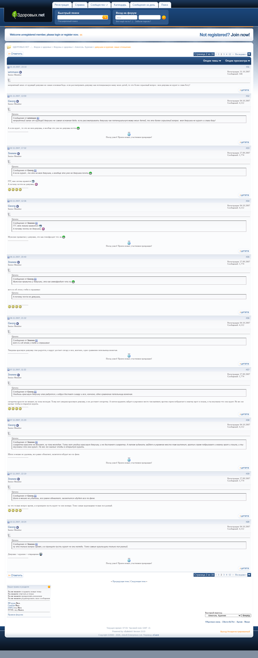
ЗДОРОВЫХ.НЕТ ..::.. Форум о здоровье (32, 47)
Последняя (240, 54)
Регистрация (62, 4)
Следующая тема (138, 581)
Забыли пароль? (143, 21)
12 (230, 54)
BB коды (11, 603)
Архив (239, 622)
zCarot (156, 635)
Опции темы (210, 60)
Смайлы (11, 605)
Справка (79, 4)
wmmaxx (13, 71)
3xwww (12, 153)
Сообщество (98, 4)
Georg (11, 101)
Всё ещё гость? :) (124, 21)
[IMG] (11, 607)
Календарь (120, 4)
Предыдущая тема (121, 581)
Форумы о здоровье (63, 47)
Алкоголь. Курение (84, 47)
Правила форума (15, 614)
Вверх (247, 622)
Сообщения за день (144, 4)
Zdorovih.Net (228, 622)
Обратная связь (212, 622)
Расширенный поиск (68, 21)
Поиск (164, 4)
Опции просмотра (236, 60)
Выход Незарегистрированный (235, 631)
